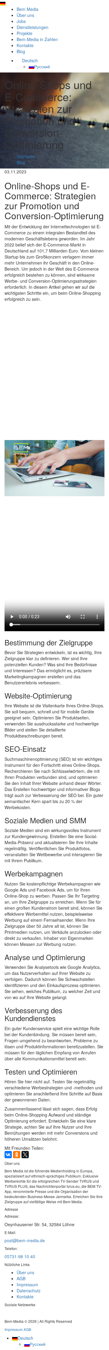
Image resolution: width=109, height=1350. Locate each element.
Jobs (21, 21)
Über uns (25, 15)
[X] (25, 1154)
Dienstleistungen (32, 27)
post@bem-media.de (25, 1240)
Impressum (27, 1284)
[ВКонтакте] (8, 1154)
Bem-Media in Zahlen (37, 39)
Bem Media (27, 9)
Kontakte (25, 45)
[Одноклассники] (16, 1154)
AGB (21, 1278)
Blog (21, 51)
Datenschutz (29, 1290)
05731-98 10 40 (20, 1256)
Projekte (24, 33)
